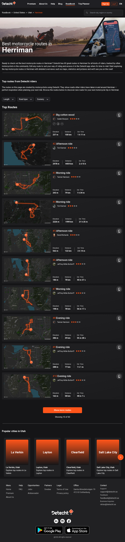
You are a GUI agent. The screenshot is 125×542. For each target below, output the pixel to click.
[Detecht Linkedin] (56, 521)
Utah (30, 12)
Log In (114, 4)
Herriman (38, 12)
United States (19, 12)
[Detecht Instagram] (62, 521)
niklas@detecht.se (108, 504)
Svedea (47, 489)
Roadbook (70, 4)
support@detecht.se (109, 492)
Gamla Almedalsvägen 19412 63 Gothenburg (84, 490)
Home (8, 489)
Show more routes (62, 410)
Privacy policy (63, 493)
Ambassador (33, 493)
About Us (43, 4)
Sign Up (105, 4)
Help (53, 4)
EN (120, 4)
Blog (60, 4)
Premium (31, 4)
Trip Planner (84, 4)
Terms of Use (62, 489)
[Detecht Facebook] (69, 521)
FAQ (20, 489)
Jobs (30, 489)
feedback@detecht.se (109, 498)
